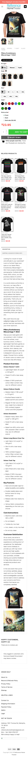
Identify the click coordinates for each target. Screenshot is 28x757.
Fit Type (4, 63)
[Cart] (25, 6)
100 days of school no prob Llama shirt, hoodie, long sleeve (20, 206)
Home (3, 48)
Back (6, 118)
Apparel (9, 48)
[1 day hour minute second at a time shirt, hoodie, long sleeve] (7, 224)
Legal (3, 713)
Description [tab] (6, 249)
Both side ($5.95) (10, 120)
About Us (4, 677)
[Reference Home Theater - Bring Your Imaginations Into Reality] (14, 6)
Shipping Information (8, 703)
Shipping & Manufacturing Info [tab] (12, 253)
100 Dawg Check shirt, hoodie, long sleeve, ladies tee (20, 177)
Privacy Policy (5, 684)
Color (3, 100)
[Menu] (2, 7)
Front (6, 115)
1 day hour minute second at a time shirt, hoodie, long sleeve (6, 237)
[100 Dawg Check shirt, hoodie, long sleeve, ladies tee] (21, 166)
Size (3, 88)
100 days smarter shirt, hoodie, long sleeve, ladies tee (6, 177)
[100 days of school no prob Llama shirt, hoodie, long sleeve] (21, 194)
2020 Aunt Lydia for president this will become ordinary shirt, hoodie (6, 207)
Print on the (5, 112)
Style (3, 71)
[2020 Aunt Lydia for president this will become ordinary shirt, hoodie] (7, 194)
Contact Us (5, 700)
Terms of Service (6, 687)
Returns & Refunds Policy (9, 680)
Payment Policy (6, 707)
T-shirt (16, 48)
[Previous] (3, 24)
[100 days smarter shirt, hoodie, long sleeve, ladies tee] (7, 166)
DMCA (3, 710)
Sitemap (4, 690)
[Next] (24, 24)
